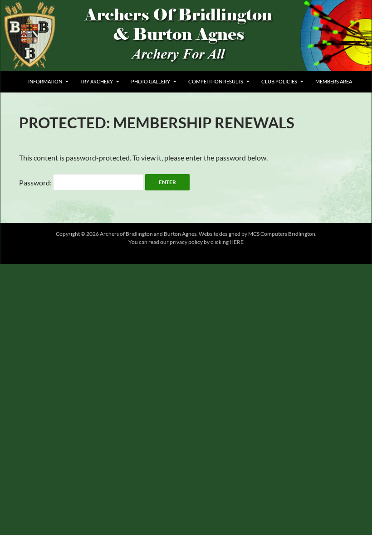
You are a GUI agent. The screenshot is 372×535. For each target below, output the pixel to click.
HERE (236, 241)
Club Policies (279, 81)
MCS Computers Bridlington (281, 233)
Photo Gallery (150, 81)
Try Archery (96, 81)
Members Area (333, 81)
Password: (36, 182)
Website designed (219, 233)
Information (45, 81)
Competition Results (215, 81)
